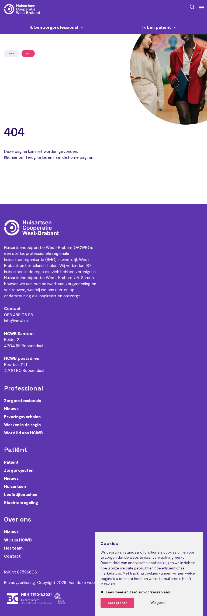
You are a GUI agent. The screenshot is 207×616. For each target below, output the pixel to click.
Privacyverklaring (19, 582)
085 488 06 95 (18, 315)
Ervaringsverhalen (22, 417)
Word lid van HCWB (23, 433)
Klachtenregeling (21, 502)
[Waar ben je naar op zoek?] (192, 6)
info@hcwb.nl (16, 320)
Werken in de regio (22, 425)
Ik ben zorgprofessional (54, 28)
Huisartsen (15, 486)
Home (12, 53)
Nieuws (11, 408)
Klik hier (11, 157)
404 (28, 53)
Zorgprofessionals (22, 400)
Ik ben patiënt (156, 28)
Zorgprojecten (18, 470)
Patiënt (11, 462)
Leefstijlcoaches (20, 494)
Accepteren (117, 603)
